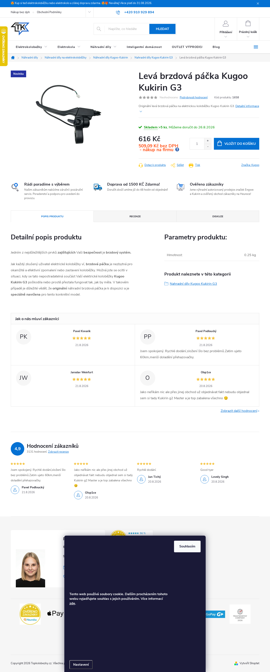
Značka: (250, 165)
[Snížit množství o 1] (207, 146)
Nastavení (81, 664)
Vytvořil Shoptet (249, 663)
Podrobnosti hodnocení (194, 97)
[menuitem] (32, 47)
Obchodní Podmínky (49, 12)
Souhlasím (187, 546)
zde (72, 603)
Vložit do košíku (240, 143)
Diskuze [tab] (217, 216)
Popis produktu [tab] (52, 216)
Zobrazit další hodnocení (239, 411)
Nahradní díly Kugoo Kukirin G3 (193, 283)
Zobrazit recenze (58, 452)
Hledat (162, 29)
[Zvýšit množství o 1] (207, 141)
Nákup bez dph (20, 12)
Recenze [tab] (135, 216)
